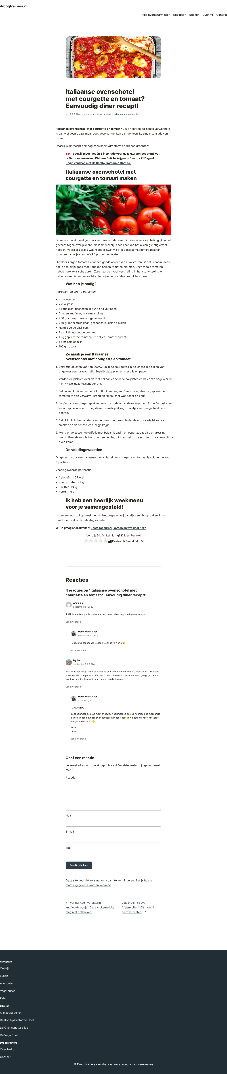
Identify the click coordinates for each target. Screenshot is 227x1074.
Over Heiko (7, 1049)
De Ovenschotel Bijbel (14, 1027)
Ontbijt (4, 968)
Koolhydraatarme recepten (125, 114)
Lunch (4, 975)
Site (68, 847)
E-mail (70, 831)
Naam (69, 815)
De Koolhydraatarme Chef (17, 1020)
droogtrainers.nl (13, 6)
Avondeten (105, 114)
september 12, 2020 (88, 635)
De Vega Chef (9, 1035)
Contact (5, 1057)
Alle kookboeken (11, 1012)
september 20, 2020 (84, 664)
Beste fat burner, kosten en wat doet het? (118, 528)
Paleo (3, 998)
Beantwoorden (73, 621)
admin (93, 114)
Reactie (72, 777)
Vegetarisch (7, 991)
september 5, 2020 (83, 606)
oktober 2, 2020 (86, 700)
